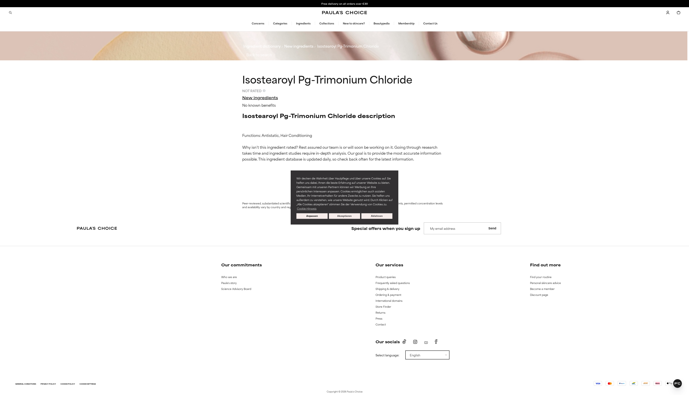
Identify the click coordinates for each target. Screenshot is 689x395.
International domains (389, 300)
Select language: (387, 355)
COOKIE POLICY (67, 384)
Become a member (542, 289)
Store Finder (383, 306)
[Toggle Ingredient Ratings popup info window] (264, 90)
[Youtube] (426, 341)
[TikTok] (404, 341)
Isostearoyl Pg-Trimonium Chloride (348, 46)
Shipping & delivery (387, 289)
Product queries (386, 277)
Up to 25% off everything (344, 3)
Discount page (539, 295)
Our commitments (241, 265)
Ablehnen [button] (377, 216)
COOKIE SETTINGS (87, 384)
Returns (380, 312)
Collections (326, 23)
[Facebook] (436, 341)
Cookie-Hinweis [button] (307, 208)
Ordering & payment (388, 295)
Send (492, 228)
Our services (389, 265)
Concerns (258, 23)
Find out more (545, 265)
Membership (406, 23)
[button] (677, 383)
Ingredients (303, 23)
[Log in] (668, 12)
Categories (280, 23)
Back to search (259, 54)
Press (379, 318)
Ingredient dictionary (262, 46)
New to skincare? (354, 23)
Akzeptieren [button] (344, 216)
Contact (381, 324)
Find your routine (541, 277)
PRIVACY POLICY (48, 384)
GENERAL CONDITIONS (25, 384)
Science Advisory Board (236, 289)
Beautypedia (382, 23)
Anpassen (312, 216)
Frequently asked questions (393, 283)
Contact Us (430, 23)
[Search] (10, 12)
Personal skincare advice (545, 283)
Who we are (229, 277)
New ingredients (298, 46)
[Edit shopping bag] (678, 12)
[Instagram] (415, 341)
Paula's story (229, 283)
